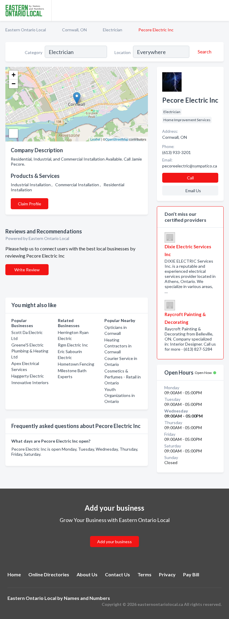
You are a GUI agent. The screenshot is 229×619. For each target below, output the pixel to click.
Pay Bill (191, 574)
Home (14, 574)
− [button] (14, 83)
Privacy (167, 574)
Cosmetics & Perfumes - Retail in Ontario (122, 376)
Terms (144, 574)
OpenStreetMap (116, 139)
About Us (87, 574)
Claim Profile (29, 203)
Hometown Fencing (76, 364)
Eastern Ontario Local (25, 29)
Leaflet (95, 139)
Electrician (112, 29)
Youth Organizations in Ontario (119, 395)
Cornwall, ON (74, 29)
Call (190, 177)
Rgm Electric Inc (73, 344)
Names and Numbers (87, 598)
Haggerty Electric (27, 375)
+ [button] (14, 74)
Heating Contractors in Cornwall (117, 345)
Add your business (114, 541)
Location (122, 52)
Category (33, 52)
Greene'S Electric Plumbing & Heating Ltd (29, 350)
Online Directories (48, 574)
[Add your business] (114, 534)
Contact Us (117, 574)
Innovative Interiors (30, 382)
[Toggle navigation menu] (221, 10)
